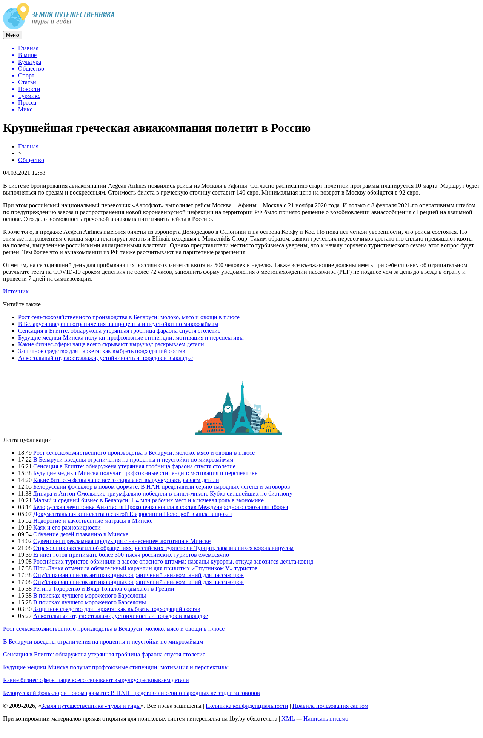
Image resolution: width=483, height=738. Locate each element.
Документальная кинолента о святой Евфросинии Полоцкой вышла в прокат (132, 514)
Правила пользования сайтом (330, 705)
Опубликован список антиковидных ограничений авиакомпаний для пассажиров (138, 575)
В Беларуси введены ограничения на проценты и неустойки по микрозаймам (118, 324)
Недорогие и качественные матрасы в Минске (92, 520)
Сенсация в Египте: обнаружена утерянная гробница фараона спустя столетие (119, 330)
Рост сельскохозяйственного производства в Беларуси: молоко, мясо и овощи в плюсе (129, 317)
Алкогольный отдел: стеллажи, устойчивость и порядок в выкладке (105, 358)
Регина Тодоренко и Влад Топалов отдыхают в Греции (103, 588)
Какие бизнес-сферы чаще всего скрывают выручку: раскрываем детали (111, 344)
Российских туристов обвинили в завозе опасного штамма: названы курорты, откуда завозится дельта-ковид (173, 561)
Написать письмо (325, 718)
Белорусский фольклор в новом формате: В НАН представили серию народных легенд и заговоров (161, 486)
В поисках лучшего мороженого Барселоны (89, 595)
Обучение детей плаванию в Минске (80, 534)
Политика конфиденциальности (247, 705)
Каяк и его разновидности (67, 527)
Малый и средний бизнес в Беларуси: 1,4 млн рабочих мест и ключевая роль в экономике (148, 500)
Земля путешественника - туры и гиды (91, 705)
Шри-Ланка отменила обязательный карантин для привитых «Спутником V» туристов (145, 568)
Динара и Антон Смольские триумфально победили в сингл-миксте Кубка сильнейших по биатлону (162, 493)
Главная (28, 146)
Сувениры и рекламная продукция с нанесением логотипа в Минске (122, 541)
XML (288, 718)
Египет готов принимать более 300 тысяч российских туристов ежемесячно (131, 554)
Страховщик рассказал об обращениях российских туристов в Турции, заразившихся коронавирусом (163, 548)
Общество (31, 160)
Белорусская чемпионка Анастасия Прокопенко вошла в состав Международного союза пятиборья (160, 507)
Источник (16, 291)
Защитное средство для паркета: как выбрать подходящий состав (101, 351)
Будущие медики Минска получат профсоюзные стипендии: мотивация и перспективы (131, 337)
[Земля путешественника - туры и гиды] (59, 27)
